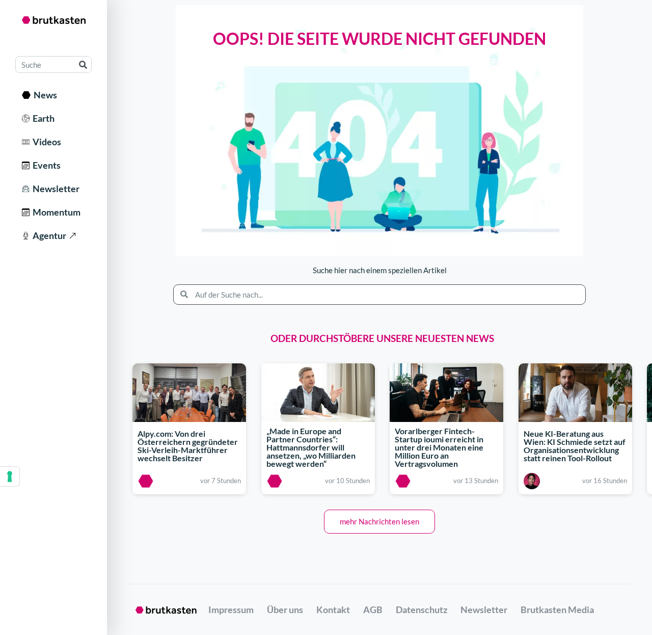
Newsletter (54, 188)
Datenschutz (421, 609)
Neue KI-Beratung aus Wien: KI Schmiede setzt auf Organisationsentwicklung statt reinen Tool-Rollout (575, 446)
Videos (45, 141)
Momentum (55, 212)
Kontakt (333, 609)
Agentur (48, 235)
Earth (42, 118)
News (44, 94)
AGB (373, 609)
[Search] (82, 64)
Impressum (231, 609)
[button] (379, 522)
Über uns (285, 609)
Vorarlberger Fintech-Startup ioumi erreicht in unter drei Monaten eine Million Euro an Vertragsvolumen (439, 447)
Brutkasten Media (557, 609)
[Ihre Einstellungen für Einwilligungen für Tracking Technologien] (9, 476)
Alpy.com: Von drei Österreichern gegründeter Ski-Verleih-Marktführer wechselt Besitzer (188, 446)
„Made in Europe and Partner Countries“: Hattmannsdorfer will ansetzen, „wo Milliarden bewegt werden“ (311, 447)
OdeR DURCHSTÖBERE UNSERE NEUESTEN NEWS (382, 338)
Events (45, 165)
